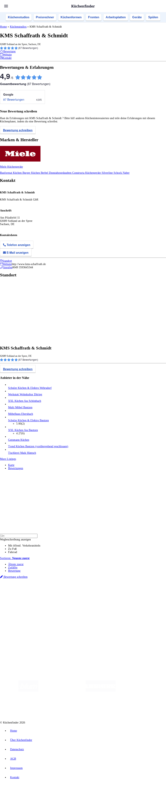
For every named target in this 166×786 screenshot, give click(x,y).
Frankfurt (100, 591)
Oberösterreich (70, 591)
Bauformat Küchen (11, 172)
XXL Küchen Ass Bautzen (23, 430)
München (45, 591)
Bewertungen (15, 468)
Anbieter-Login (20, 634)
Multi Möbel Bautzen (20, 407)
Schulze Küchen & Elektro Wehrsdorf (30, 387)
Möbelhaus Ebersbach (20, 413)
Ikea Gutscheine (27, 594)
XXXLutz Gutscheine (47, 594)
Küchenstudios (18, 17)
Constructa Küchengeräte (87, 172)
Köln (109, 591)
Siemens (134, 591)
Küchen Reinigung (18, 604)
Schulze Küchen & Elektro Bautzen (28, 420)
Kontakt (14, 777)
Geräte (137, 17)
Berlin (27, 591)
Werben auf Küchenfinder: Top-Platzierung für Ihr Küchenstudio (45, 628)
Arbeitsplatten (116, 17)
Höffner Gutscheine (149, 594)
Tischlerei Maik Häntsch (22, 452)
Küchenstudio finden (20, 584)
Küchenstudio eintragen (21, 631)
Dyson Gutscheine (68, 594)
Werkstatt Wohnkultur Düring (25, 394)
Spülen (153, 17)
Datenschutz (17, 749)
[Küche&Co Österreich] (110, 706)
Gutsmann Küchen (18, 439)
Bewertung (14, 570)
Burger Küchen (31, 172)
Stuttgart (117, 591)
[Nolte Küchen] (57, 706)
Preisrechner (45, 17)
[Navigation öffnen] (6, 6)
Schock (118, 172)
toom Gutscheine (86, 594)
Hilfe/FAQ (14, 614)
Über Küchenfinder (19, 611)
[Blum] (28, 690)
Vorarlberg (56, 591)
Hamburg (35, 591)
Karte (11, 465)
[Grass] (62, 690)
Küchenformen (71, 17)
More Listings (8, 458)
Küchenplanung (17, 601)
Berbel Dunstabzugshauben (56, 172)
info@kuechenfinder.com (73, 642)
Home (3, 26)
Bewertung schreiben (18, 130)
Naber (126, 172)
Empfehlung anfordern (21, 587)
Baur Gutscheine (103, 594)
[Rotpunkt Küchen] (80, 706)
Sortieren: (15, 558)
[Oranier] (140, 690)
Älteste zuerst (15, 564)
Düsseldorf (89, 591)
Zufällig (12, 567)
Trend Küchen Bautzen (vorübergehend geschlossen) (38, 446)
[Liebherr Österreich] (101, 690)
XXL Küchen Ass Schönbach (24, 400)
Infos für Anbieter (18, 625)
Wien (80, 591)
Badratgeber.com (17, 617)
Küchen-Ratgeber (18, 608)
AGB (13, 758)
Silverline (108, 172)
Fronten (93, 17)
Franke (125, 591)
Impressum (16, 768)
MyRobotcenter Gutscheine (126, 594)
